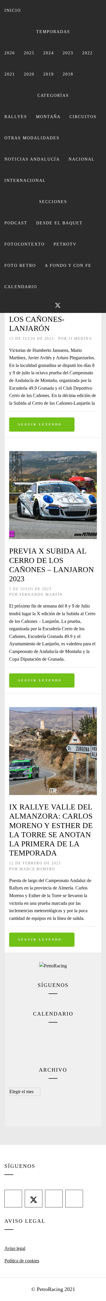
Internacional (25, 180)
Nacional (82, 159)
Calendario (20, 287)
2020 (29, 74)
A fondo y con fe (68, 265)
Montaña (48, 117)
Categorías (53, 95)
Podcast (15, 223)
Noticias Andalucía (32, 159)
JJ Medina (80, 339)
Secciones (53, 202)
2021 (9, 74)
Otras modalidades (31, 138)
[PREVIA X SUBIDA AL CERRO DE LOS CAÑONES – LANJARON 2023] (53, 454)
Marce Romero (37, 869)
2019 (48, 74)
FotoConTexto (24, 244)
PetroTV (65, 244)
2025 (29, 53)
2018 (68, 74)
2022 (87, 53)
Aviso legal (14, 1248)
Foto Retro (20, 265)
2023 (68, 53)
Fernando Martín (41, 594)
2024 (48, 53)
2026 (9, 53)
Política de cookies (21, 1260)
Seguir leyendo (40, 424)
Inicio (12, 10)
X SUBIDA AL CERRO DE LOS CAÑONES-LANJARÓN (53, 319)
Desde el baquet (59, 223)
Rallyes (15, 117)
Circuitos (83, 117)
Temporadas (53, 32)
